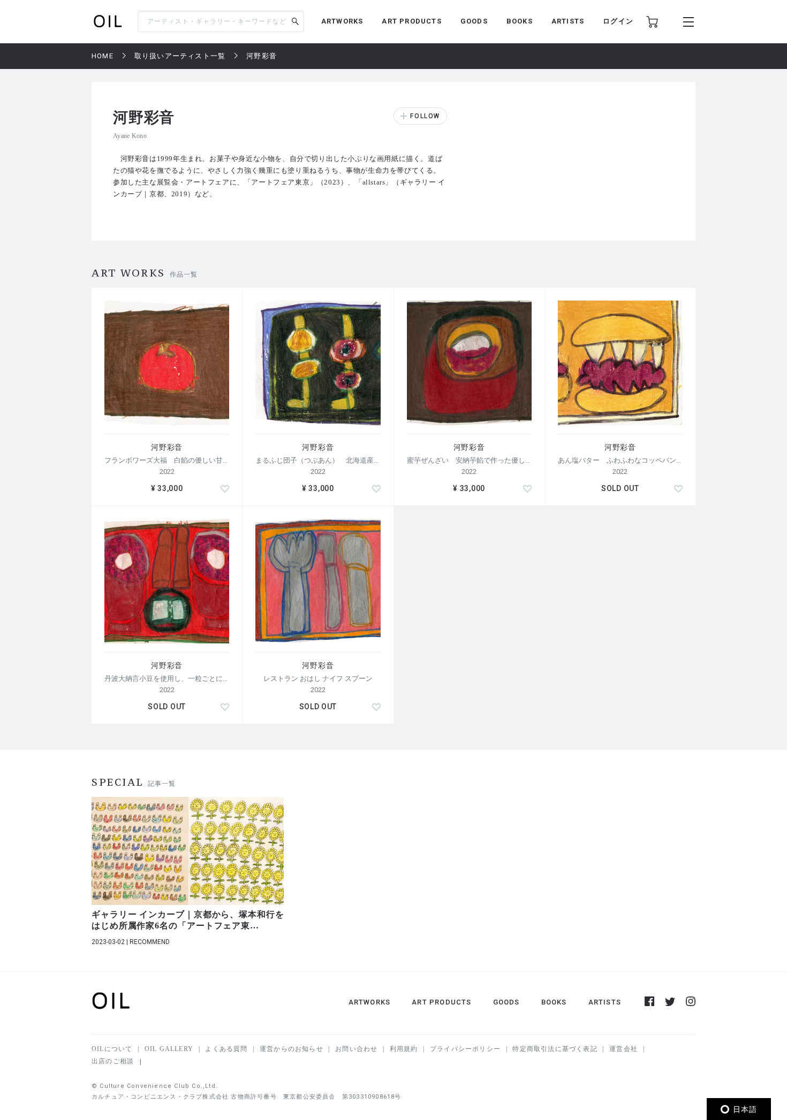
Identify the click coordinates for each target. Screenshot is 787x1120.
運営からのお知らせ (291, 1049)
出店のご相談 (113, 1061)
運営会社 (623, 1049)
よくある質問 (226, 1049)
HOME (102, 56)
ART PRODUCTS (411, 21)
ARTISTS (567, 21)
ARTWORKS (342, 21)
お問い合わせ (356, 1049)
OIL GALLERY (169, 1049)
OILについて (112, 1049)
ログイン (618, 21)
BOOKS (519, 21)
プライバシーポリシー (465, 1049)
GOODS (474, 21)
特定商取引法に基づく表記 (554, 1049)
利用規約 (404, 1049)
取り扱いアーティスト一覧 (179, 56)
